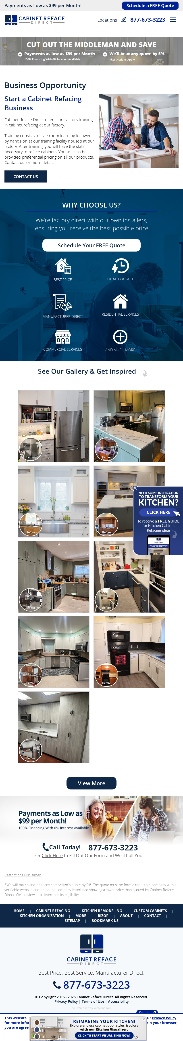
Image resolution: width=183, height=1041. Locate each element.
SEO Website (80, 1008)
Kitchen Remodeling (102, 910)
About (126, 915)
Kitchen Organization (42, 915)
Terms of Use (93, 1001)
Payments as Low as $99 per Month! (43, 5)
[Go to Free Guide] (157, 554)
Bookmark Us (105, 920)
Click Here (52, 855)
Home (19, 910)
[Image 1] (53, 426)
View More (91, 783)
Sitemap (72, 920)
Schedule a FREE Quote (150, 5)
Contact (152, 915)
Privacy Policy (66, 1001)
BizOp (103, 915)
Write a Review (123, 19)
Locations (107, 20)
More (80, 915)
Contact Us (25, 176)
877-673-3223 (147, 19)
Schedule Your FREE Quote (91, 245)
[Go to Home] (34, 28)
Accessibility (118, 1001)
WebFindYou (102, 1008)
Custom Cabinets (150, 910)
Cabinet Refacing (53, 910)
